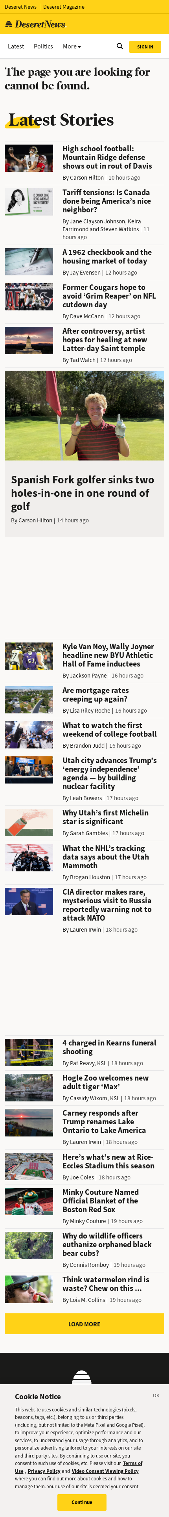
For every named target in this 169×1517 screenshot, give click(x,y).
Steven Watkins (119, 229)
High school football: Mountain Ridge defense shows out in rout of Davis (107, 157)
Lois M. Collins (87, 1300)
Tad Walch (83, 360)
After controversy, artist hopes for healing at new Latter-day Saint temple (104, 340)
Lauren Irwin (85, 930)
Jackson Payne (88, 676)
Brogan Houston (90, 877)
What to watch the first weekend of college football (109, 729)
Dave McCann (87, 316)
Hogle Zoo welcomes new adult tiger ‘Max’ (105, 1082)
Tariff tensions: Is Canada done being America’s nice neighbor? (106, 201)
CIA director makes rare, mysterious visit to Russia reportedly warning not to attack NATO (107, 905)
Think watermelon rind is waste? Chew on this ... (105, 1284)
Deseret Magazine (63, 7)
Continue (82, 1502)
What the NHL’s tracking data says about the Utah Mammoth (105, 857)
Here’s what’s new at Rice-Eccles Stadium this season (108, 1161)
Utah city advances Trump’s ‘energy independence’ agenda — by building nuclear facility (109, 773)
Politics (43, 46)
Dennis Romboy (89, 1265)
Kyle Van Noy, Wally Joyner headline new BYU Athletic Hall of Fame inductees (108, 655)
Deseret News (21, 7)
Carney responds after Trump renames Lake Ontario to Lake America (104, 1122)
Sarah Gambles (89, 833)
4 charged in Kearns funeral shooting (109, 1047)
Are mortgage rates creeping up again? (95, 694)
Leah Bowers (86, 798)
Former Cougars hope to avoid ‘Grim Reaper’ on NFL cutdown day (109, 296)
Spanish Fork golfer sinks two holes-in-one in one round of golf (82, 493)
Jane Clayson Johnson (97, 221)
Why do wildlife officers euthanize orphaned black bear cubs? (107, 1245)
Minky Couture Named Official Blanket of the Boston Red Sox (100, 1201)
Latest (16, 46)
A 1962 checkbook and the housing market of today (107, 256)
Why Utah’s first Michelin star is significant (105, 817)
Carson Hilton (87, 178)
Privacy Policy (44, 1471)
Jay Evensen (85, 273)
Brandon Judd (87, 746)
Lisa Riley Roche (90, 711)
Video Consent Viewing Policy (105, 1471)
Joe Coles (82, 1177)
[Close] (156, 1397)
